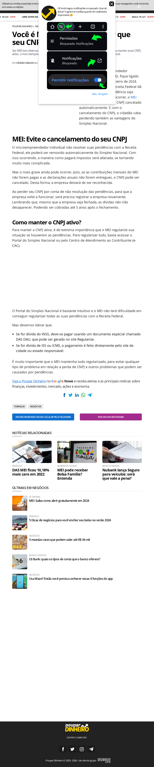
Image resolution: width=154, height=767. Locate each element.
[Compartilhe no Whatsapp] (83, 395)
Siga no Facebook (63, 749)
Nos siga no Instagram (111, 417)
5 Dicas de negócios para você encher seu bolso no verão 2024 (70, 520)
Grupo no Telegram (91, 749)
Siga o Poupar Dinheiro (29, 381)
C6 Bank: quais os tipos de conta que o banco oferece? (64, 559)
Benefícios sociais (67, 466)
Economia (34, 497)
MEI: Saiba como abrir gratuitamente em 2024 (59, 501)
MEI (134, 97)
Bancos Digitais (110, 466)
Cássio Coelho (25, 62)
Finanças (19, 406)
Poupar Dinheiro (22, 26)
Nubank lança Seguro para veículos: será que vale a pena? (121, 474)
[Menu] (15, 6)
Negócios (35, 406)
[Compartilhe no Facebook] (64, 395)
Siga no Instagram (81, 749)
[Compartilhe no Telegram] (89, 395)
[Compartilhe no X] (70, 395)
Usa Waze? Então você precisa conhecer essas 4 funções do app (71, 578)
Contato (71, 737)
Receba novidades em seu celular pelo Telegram (43, 417)
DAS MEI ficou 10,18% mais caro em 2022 (30, 472)
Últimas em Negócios (30, 487)
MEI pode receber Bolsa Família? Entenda (72, 474)
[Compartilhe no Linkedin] (77, 395)
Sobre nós (81, 737)
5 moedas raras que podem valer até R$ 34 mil (59, 540)
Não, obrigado (100, 94)
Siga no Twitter (72, 749)
